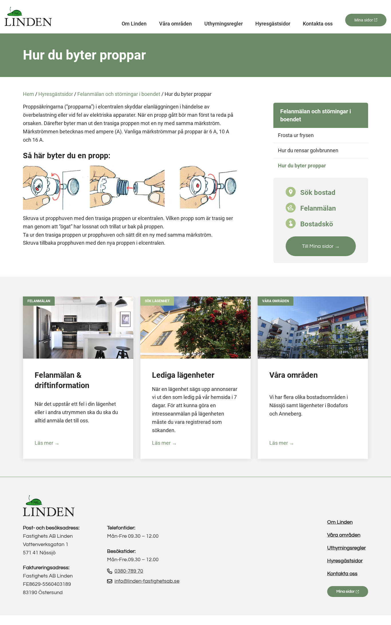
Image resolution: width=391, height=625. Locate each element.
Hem (28, 94)
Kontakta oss (318, 23)
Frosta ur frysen (296, 135)
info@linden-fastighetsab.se (146, 581)
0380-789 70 (128, 571)
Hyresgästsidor (272, 23)
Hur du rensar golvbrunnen (308, 150)
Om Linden (134, 23)
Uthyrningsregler (223, 23)
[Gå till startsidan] (28, 16)
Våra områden (175, 23)
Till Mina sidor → (321, 246)
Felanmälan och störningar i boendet (118, 94)
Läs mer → (47, 443)
